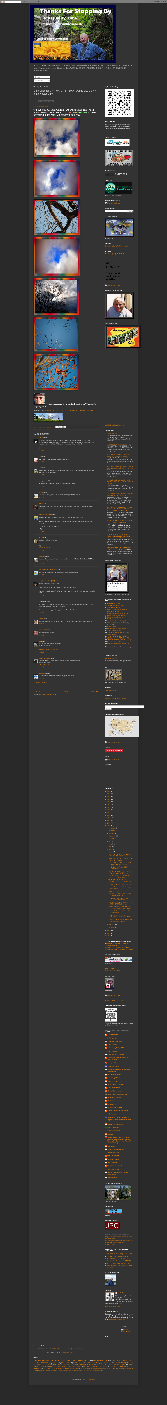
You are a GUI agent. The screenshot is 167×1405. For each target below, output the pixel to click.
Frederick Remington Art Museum (117, 609)
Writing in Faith (112, 1177)
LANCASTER (107, 1363)
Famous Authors (61, 1366)
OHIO (114, 1361)
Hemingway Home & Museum (116, 642)
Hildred (41, 503)
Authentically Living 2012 (115, 1048)
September (112, 836)
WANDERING (100, 1360)
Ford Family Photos (113, 1078)
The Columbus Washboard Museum (118, 613)
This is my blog (112, 1162)
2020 (109, 799)
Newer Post (37, 691)
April (110, 849)
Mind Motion (111, 1101)
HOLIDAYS (68, 1368)
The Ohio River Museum (114, 630)
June (110, 844)
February (112, 924)
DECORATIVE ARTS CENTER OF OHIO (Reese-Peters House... (120, 920)
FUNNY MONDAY (92, 1363)
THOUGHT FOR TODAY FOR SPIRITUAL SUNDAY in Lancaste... (120, 880)
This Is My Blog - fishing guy (48, 569)
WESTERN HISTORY (103, 1365)
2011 (109, 823)
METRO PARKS (84, 1368)
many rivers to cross (114, 1097)
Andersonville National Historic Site (118, 644)
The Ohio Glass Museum (114, 619)
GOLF (51, 1366)
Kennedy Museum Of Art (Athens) (117, 623)
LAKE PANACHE (77, 1370)
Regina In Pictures (44, 547)
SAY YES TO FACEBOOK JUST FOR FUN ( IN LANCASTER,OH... (119, 872)
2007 (109, 933)
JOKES (54, 1363)
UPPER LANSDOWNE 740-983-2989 (118, 1263)
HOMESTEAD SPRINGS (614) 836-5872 (119, 1254)
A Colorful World (112, 1035)
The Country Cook (113, 1153)
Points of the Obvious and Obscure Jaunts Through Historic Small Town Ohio (119, 1119)
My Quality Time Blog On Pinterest (115, 698)
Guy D (41, 537)
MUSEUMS (65, 1363)
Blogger (91, 1379)
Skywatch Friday (96, 1368)
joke (129, 1363)
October (111, 833)
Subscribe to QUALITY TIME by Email (116, 246)
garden (105, 1368)
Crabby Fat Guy (112, 1063)
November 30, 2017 (67, 1352)
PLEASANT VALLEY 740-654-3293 (118, 1258)
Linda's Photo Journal (114, 1091)
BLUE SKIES (77, 410)
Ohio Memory (111, 1114)
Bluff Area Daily (112, 1051)
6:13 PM (41, 575)
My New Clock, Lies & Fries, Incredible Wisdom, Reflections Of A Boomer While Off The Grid (120, 481)
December (112, 828)
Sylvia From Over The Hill (115, 1149)
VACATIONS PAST (126, 1361)
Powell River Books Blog (115, 1124)
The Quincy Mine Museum (115, 617)
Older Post (94, 691)
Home (66, 691)
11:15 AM (41, 450)
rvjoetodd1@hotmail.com (117, 1320)
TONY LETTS (43, 630)
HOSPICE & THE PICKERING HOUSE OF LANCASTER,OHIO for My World (119, 521)
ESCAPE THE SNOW (100, 1366)
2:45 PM (41, 486)
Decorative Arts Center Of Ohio (116, 628)
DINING (75, 1368)
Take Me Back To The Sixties (114, 1000)
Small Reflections (44, 664)
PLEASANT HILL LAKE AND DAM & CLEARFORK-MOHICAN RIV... (119, 855)
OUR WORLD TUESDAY (118, 1366)
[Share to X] (61, 427)
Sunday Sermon (57, 1368)
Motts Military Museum (113, 604)
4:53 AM (41, 635)
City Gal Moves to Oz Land (115, 1054)
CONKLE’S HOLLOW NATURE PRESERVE (119, 949)
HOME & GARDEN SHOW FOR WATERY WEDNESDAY (118, 899)
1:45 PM (41, 475)
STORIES (57, 1365)
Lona (40, 468)
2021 (109, 796)
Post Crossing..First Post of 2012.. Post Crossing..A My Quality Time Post (119, 455)
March (111, 852)
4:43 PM (41, 667)
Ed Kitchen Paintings (114, 1074)
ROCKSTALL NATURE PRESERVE (117, 944)
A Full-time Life (112, 1038)
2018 (109, 804)
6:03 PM (41, 563)
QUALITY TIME (87, 410)
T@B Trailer (118, 1368)
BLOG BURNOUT (113, 891)
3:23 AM (41, 550)
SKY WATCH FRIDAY (52, 410)
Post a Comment (41, 682)
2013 (109, 818)
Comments (39, 80)
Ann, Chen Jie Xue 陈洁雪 (47, 581)
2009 (109, 930)
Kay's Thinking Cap (113, 1088)
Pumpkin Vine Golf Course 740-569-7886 (119, 1261)
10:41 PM (42, 508)
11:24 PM (41, 531)
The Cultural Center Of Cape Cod (117, 621)
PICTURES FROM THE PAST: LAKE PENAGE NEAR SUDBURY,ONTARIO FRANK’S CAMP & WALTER (118, 536)
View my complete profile (113, 1306)
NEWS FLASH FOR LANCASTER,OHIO (120, 884)
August (111, 839)
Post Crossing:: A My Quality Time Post (118, 444)
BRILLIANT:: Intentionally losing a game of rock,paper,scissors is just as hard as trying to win (120, 468)
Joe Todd (120, 1293)
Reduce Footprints (113, 1127)
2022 (109, 794)
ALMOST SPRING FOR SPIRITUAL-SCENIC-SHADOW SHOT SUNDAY (120, 907)
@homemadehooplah (77, 1349)
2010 (109, 826)
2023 (109, 791)
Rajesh (41, 492)
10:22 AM (41, 652)
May (110, 846)
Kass (40, 456)
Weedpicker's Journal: (114, 1166)
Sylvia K (41, 437)
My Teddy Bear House (114, 1107)
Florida (48, 1370)
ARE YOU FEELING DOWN (42, 1365)
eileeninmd (42, 556)
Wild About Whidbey (113, 1169)
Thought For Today (119, 1365)
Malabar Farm (111, 626)
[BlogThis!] (59, 427)
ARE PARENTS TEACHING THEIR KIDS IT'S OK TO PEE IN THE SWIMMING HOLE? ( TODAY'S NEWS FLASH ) (119, 509)
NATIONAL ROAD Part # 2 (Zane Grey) (119, 640)
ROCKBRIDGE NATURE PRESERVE (117, 947)
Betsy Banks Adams (45, 515)
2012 (109, 820)
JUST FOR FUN (43, 1363)
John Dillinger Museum (114, 607)
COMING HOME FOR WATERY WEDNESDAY (118, 867)
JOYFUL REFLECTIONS (115, 1084)
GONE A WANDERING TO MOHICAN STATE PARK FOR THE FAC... (119, 863)
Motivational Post (112, 434)
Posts (38, 77)
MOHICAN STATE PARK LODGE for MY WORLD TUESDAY (120, 859)
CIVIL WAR (86, 1366)
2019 (109, 802)
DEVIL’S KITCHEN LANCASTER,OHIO (119, 548)
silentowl (110, 1134)
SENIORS (47, 1368)
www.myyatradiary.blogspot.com (48, 649)
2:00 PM (41, 678)
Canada (41, 1370)
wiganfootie (42, 673)
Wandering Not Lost (111, 658)
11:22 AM (41, 462)
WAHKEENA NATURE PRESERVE (117, 946)
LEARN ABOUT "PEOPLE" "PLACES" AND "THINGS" (60, 1360)
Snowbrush (111, 1146)
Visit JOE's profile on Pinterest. (114, 425)
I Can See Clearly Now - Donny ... (42, 106)
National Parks (120, 1363)
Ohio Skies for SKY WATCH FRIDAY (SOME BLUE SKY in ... (119, 894)
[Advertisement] (65, 687)
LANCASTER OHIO (66, 410)
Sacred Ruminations (114, 1131)
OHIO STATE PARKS (86, 1365)
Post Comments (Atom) (49, 694)
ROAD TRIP (77, 1363)
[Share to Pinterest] (65, 427)
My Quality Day (112, 1104)
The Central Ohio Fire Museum (116, 615)
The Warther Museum (113, 611)
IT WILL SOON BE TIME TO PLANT (61, 1370)
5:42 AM (41, 595)
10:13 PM (42, 497)
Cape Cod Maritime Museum (115, 605)
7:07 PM (41, 612)
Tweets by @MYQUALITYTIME (114, 254)
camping (43, 1366)
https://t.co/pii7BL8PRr (61, 1349)
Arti (40, 641)
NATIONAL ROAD (74, 1366)
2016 (109, 810)
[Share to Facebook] (63, 427)
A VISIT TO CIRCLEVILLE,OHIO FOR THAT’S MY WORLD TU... (119, 876)
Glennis (41, 618)
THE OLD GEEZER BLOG (115, 1156)
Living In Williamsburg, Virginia (117, 1094)
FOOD (111, 1368)
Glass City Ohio (112, 1081)
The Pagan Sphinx (113, 1159)
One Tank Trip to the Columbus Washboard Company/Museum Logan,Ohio (120, 494)
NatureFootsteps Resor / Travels (117, 1111)
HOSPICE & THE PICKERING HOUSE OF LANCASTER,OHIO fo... (120, 903)
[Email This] (56, 427)
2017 (109, 807)
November (112, 831)
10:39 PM (42, 624)
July (110, 841)
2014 (109, 815)
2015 (109, 812)
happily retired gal (44, 658)
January (111, 927)
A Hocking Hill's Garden (115, 1041)
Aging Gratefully (112, 1044)
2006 (109, 936)
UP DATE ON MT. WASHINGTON (92, 1370)
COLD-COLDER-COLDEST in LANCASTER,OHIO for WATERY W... (120, 916)
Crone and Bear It (113, 1066)
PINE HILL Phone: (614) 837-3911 (117, 1256)
